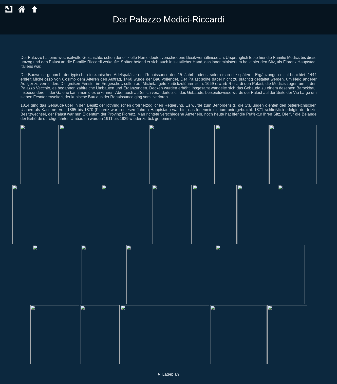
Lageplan (170, 374)
